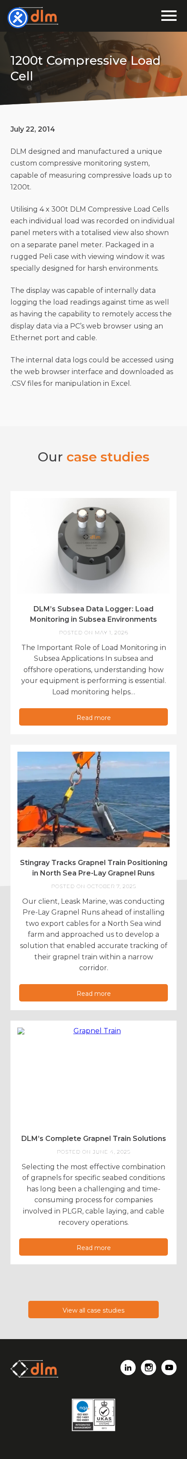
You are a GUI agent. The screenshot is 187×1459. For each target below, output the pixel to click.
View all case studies (93, 1310)
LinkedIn (128, 1367)
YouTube (169, 1367)
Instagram (148, 1367)
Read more (94, 718)
